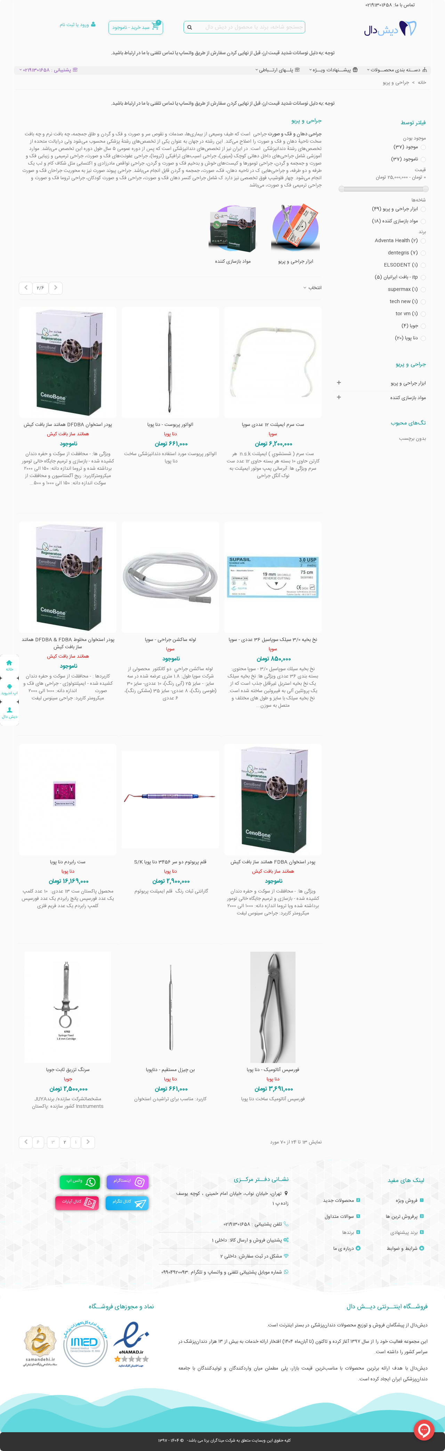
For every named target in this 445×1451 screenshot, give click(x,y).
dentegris (403, 253)
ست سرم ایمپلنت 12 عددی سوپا (273, 425)
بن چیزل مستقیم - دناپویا (170, 1070)
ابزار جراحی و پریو (395, 209)
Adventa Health (396, 241)
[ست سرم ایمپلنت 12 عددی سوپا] (273, 362)
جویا (410, 326)
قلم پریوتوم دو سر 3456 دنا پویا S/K (170, 862)
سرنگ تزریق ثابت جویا (68, 1070)
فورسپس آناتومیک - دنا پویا (273, 1070)
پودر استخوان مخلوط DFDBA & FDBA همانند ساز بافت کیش (68, 643)
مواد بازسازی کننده (395, 221)
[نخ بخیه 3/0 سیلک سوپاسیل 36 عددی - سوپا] (273, 577)
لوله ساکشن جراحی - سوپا (170, 640)
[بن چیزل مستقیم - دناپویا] (170, 1007)
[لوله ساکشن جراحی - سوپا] (170, 577)
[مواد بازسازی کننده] (233, 228)
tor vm (407, 314)
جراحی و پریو (411, 364)
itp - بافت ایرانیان (396, 277)
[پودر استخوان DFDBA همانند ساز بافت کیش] (67, 362)
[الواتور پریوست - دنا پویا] (170, 362)
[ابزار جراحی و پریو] (295, 228)
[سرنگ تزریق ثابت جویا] (67, 1007)
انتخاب (314, 288)
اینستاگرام (122, 1180)
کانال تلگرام (122, 1201)
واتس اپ (74, 1180)
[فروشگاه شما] (378, 28)
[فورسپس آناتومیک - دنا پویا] (273, 1007)
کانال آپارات (71, 1201)
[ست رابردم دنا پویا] (67, 799)
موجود (406, 147)
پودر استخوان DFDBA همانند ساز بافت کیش (68, 425)
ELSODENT (401, 265)
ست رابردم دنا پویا (68, 862)
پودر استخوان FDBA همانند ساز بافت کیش (272, 862)
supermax (403, 289)
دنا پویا (406, 338)
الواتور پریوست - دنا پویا (170, 425)
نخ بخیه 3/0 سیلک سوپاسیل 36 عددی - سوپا (273, 640)
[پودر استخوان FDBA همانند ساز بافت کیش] (273, 799)
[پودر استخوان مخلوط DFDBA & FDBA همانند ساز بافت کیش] (67, 577)
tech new (404, 302)
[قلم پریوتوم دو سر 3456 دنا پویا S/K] (170, 799)
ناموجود (404, 159)
